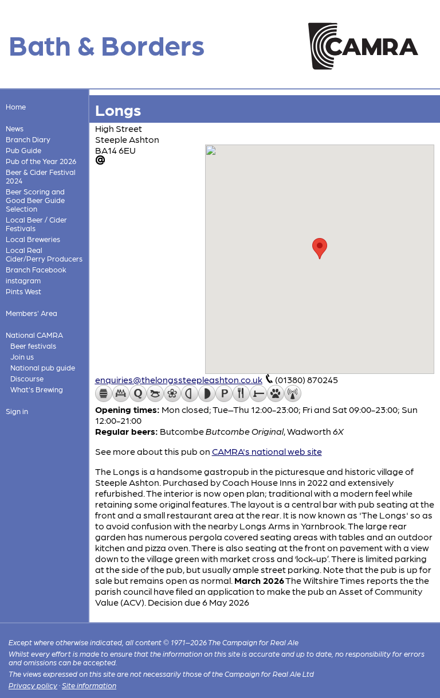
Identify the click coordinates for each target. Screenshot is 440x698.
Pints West (23, 291)
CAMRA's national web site (267, 451)
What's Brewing (36, 389)
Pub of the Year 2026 (41, 161)
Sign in (17, 411)
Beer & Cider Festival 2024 (41, 176)
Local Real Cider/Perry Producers (44, 254)
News (14, 128)
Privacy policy (33, 685)
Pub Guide (23, 150)
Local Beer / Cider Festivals (36, 223)
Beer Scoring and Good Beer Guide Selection (35, 200)
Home (16, 106)
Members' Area (31, 313)
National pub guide (42, 367)
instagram (23, 280)
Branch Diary (28, 139)
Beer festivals (33, 345)
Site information (89, 685)
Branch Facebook (36, 269)
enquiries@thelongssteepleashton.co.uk (178, 379)
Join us (22, 356)
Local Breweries (33, 239)
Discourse (27, 378)
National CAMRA (34, 334)
